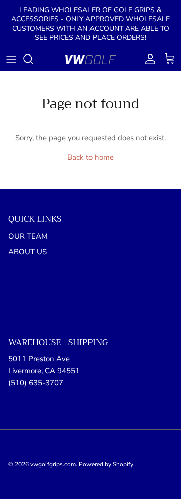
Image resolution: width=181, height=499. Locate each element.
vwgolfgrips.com (53, 464)
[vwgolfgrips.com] (90, 59)
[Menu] (11, 59)
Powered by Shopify (106, 464)
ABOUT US (27, 252)
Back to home (90, 157)
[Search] (33, 59)
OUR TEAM (28, 236)
